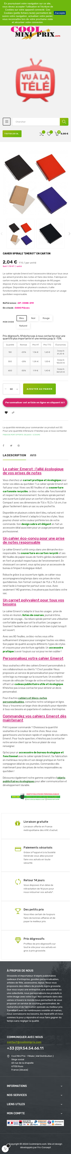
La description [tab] (14, 455)
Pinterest (20, 446)
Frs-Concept (44, 1147)
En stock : (8, 308)
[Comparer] (41, 134)
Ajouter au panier (39, 389)
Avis (33, 455)
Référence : (10, 303)
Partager (5, 446)
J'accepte (60, 13)
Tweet (12, 446)
